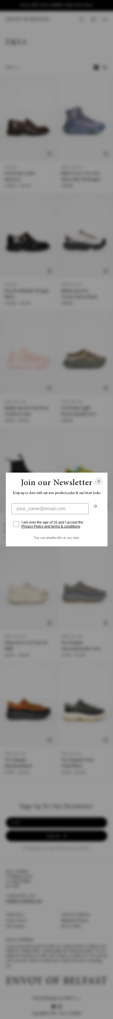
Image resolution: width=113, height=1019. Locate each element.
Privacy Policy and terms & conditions (50, 526)
